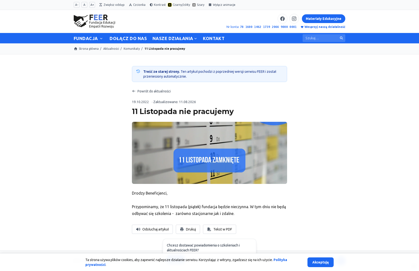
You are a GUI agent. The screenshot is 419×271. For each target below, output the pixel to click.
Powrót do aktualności (154, 91)
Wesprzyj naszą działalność (325, 26)
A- (76, 4)
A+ (92, 4)
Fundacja (86, 38)
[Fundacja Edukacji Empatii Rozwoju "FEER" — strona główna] (94, 21)
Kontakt (214, 38)
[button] (209, 153)
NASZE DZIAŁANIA (173, 38)
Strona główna (89, 48)
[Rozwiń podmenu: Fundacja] (101, 37)
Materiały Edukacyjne (323, 19)
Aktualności (111, 48)
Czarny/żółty (179, 4)
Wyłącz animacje (224, 4)
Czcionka (139, 4)
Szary (198, 4)
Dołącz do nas (128, 38)
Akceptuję (320, 262)
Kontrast (160, 4)
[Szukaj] (341, 38)
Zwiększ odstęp (114, 4)
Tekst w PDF (221, 230)
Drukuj (191, 229)
